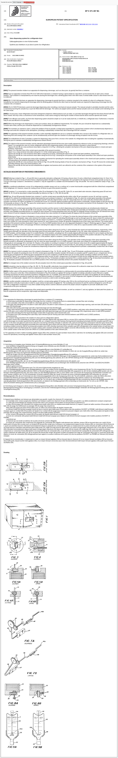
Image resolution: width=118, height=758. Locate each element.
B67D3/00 (82, 24)
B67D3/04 (88, 24)
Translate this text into (6, 2)
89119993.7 (20, 29)
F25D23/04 (95, 24)
